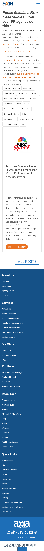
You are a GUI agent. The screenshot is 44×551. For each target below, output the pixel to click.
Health (26, 104)
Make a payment (9, 488)
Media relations (9, 314)
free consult (7, 447)
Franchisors (34, 93)
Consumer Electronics (11, 114)
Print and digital (9, 377)
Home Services (9, 93)
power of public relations (13, 60)
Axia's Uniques (8, 405)
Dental (19, 104)
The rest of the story (17, 247)
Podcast (5, 409)
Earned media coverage (12, 372)
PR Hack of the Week (11, 414)
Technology (31, 98)
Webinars (6, 428)
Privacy (5, 498)
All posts (27, 261)
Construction (22, 93)
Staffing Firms (28, 88)
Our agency (7, 286)
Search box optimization (12, 332)
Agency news (8, 291)
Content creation (9, 337)
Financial (7, 88)
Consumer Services (26, 119)
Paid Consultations (10, 442)
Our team (6, 281)
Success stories (9, 355)
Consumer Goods (10, 119)
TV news (6, 382)
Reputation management (12, 323)
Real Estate (26, 109)
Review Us (6, 479)
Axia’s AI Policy (8, 511)
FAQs (4, 360)
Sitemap (5, 493)
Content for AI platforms (12, 507)
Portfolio (8, 366)
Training (5, 437)
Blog (4, 419)
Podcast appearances (11, 386)
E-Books (5, 433)
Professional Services (11, 109)
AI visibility (7, 309)
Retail (24, 114)
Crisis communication (11, 328)
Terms (4, 484)
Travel (23, 124)
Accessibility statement (12, 502)
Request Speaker (9, 470)
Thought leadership (10, 318)
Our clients (6, 351)
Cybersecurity (8, 104)
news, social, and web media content (18, 51)
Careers (5, 474)
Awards (5, 295)
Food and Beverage (11, 124)
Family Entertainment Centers (14, 98)
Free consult (7, 460)
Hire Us (5, 465)
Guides (5, 423)
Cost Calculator (8, 400)
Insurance (16, 88)
